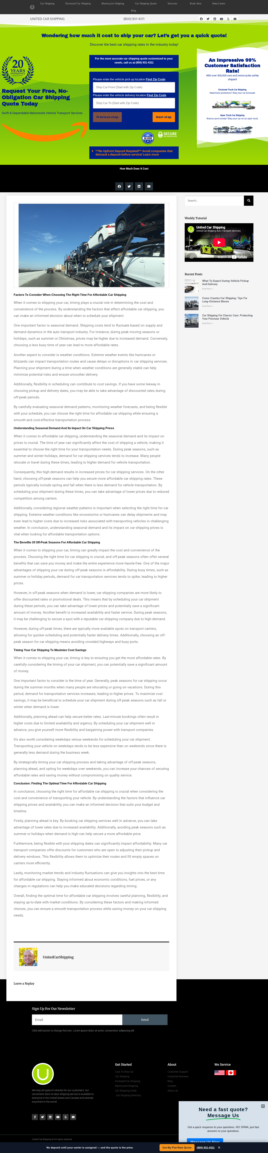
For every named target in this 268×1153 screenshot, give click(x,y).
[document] (134, 576)
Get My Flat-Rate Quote (177, 1147)
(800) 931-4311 (206, 1147)
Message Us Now (205, 1142)
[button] (263, 1106)
